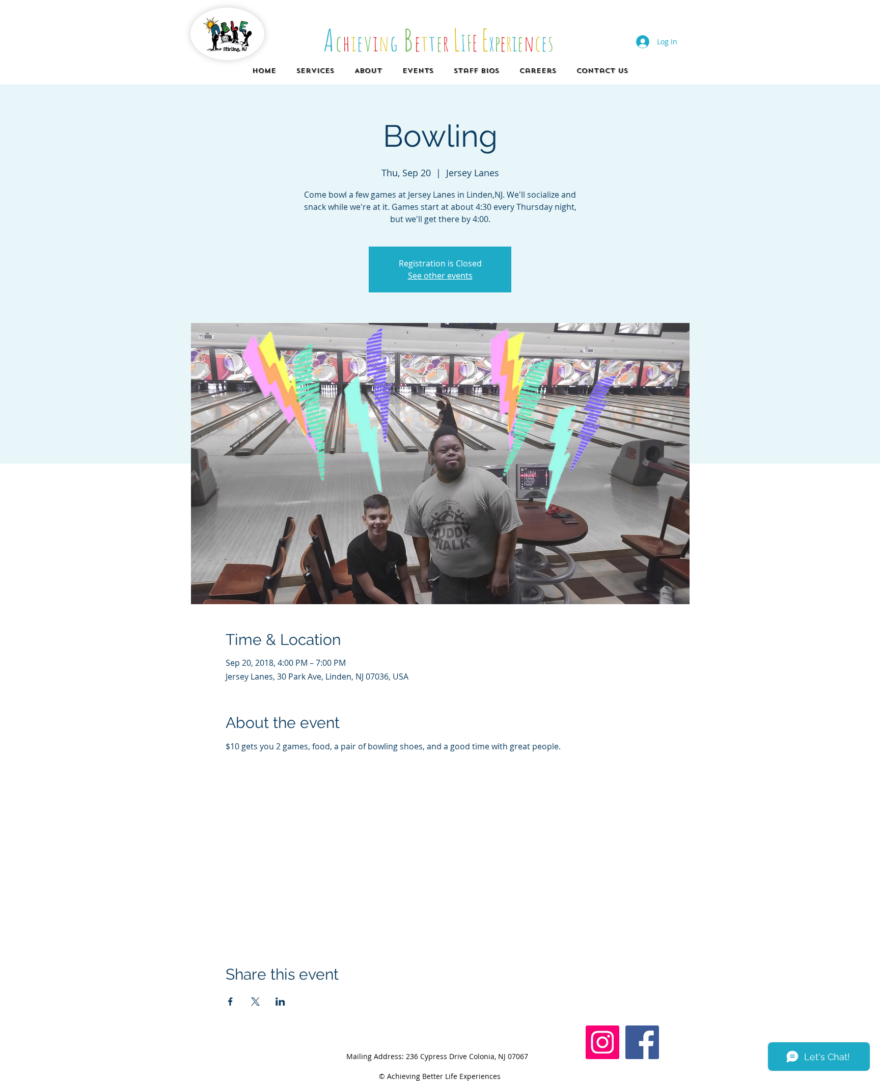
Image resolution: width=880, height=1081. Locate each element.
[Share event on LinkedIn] (280, 1001)
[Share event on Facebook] (230, 1001)
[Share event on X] (255, 1001)
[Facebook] (642, 1042)
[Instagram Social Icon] (602, 1042)
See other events (440, 275)
